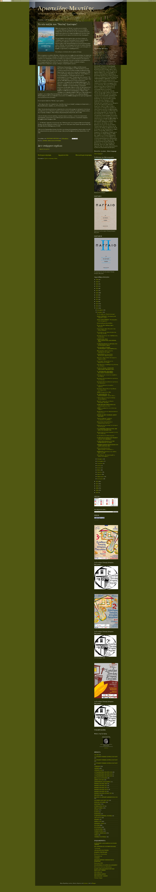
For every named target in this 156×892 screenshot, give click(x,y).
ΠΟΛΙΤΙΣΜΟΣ (97, 827)
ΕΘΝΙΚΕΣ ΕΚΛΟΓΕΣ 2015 (100, 787)
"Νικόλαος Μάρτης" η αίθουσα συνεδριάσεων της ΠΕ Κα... (104, 419)
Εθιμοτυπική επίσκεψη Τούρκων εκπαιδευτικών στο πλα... (105, 422)
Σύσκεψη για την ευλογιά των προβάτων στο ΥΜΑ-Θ (107, 375)
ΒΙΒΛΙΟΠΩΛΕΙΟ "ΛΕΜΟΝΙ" (101, 876)
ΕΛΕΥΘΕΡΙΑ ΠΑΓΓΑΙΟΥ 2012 (101, 800)
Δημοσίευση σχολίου (44, 149)
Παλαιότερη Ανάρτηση (84, 155)
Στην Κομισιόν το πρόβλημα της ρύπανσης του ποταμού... (107, 365)
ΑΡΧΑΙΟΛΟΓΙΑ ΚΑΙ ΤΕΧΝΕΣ (101, 850)
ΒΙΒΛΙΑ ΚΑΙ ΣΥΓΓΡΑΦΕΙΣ (54, 140)
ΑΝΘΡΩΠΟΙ (97, 766)
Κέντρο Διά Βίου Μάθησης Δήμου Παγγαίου (105, 326)
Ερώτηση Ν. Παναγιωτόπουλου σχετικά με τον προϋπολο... (107, 382)
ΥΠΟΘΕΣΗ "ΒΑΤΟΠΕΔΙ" (100, 837)
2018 (97, 297)
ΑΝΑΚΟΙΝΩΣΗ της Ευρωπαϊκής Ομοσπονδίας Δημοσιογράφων (105, 354)
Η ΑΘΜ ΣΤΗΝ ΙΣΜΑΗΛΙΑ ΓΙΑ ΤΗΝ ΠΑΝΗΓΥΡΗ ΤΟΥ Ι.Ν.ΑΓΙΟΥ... (106, 441)
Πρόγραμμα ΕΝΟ (98, 863)
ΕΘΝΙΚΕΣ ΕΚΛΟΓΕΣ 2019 (100, 791)
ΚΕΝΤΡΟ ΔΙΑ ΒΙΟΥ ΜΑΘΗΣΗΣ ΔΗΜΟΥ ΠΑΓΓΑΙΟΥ (107, 415)
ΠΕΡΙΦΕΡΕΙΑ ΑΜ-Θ (99, 823)
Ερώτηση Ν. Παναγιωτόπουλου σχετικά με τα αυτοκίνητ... (107, 379)
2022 (97, 288)
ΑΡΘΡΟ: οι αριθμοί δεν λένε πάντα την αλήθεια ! (106, 408)
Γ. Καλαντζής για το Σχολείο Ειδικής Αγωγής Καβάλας (106, 398)
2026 (97, 279)
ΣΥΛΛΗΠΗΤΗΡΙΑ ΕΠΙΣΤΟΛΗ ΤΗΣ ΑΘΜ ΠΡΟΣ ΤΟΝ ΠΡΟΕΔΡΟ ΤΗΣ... (107, 429)
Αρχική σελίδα (63, 155)
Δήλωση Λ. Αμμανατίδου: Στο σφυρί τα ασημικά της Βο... (107, 358)
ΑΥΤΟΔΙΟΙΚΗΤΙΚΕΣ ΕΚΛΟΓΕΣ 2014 (103, 774)
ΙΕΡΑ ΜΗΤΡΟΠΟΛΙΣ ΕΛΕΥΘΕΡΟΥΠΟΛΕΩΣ (105, 846)
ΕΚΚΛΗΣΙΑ (97, 795)
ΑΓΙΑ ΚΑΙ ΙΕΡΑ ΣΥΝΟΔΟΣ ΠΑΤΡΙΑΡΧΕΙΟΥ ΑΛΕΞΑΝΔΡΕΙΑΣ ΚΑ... (107, 348)
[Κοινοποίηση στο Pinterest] (77, 138)
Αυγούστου (100, 463)
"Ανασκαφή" (97, 848)
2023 (97, 286)
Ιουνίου (99, 467)
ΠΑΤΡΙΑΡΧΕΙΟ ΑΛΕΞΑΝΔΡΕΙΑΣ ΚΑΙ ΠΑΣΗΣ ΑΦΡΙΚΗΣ (105, 843)
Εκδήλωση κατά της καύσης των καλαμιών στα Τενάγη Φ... (107, 426)
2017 (97, 299)
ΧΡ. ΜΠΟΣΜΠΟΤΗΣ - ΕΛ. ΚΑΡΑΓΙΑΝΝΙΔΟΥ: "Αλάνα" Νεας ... (106, 394)
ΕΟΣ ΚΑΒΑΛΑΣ (98, 872)
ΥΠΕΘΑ (96, 835)
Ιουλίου (99, 465)
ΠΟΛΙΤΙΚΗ (97, 825)
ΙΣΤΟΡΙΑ (96, 810)
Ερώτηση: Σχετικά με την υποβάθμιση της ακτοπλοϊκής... (107, 336)
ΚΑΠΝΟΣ (96, 812)
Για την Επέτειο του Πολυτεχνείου (105, 435)
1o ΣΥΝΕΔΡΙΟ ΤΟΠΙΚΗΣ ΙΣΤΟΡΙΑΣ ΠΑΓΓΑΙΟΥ (106, 756)
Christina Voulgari (98, 878)
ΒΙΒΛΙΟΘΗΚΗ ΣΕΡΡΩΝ (100, 874)
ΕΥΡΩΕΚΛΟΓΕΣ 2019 (99, 806)
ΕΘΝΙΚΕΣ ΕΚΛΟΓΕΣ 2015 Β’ (101, 789)
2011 (97, 483)
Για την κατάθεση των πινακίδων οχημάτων (105, 385)
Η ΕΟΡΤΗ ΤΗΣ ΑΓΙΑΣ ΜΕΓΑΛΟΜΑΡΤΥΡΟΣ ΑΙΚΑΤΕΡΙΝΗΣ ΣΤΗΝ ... (106, 340)
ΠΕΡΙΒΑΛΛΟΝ (97, 821)
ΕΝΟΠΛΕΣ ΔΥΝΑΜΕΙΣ (100, 802)
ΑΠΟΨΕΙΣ (45, 140)
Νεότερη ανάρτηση (44, 155)
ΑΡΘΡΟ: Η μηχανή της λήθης (104, 392)
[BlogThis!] (73, 138)
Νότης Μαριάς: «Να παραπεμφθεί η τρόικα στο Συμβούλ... (106, 455)
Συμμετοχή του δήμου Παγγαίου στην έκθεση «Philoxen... (106, 329)
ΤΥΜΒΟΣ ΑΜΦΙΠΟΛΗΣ (100, 833)
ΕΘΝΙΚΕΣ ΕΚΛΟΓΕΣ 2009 (100, 783)
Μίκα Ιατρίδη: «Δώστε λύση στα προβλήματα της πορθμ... (105, 351)
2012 (97, 481)
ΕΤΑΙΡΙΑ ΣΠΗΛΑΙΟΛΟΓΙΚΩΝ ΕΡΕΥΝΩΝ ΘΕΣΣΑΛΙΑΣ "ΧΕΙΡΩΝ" (104, 869)
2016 (97, 301)
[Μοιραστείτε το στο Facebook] (76, 138)
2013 (97, 308)
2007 (97, 492)
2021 (97, 290)
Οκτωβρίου (100, 459)
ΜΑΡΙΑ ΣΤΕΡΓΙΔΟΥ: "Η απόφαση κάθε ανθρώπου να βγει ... (106, 317)
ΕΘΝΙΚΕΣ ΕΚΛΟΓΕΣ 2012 (100, 785)
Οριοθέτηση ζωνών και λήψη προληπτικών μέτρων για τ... (107, 412)
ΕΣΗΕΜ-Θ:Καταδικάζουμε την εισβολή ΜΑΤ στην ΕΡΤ (106, 452)
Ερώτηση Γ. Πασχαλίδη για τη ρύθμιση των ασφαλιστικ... (106, 389)
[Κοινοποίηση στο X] (74, 138)
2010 (97, 486)
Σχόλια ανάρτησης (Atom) (50, 158)
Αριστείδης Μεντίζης (66, 8)
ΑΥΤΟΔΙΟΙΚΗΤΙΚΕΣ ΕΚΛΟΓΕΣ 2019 (103, 776)
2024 (97, 284)
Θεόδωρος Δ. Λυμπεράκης (100, 854)
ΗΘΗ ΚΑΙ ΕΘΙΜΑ (98, 808)
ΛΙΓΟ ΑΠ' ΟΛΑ (98, 817)
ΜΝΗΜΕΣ (96, 819)
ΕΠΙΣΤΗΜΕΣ (97, 804)
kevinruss (86, 883)
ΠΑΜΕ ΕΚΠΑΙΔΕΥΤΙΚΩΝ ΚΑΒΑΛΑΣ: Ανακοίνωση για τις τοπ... (106, 405)
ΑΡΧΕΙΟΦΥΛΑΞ (98, 770)
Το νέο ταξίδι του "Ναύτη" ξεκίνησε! (106, 314)
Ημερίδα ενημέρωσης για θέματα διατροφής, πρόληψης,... (105, 401)
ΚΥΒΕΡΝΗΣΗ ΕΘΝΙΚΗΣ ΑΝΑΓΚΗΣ (103, 815)
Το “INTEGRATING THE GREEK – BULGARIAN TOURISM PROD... (105, 372)
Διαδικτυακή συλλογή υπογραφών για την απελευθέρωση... (107, 432)
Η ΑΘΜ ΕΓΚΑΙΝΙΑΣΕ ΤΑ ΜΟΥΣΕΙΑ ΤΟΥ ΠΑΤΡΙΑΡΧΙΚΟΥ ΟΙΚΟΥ (107, 344)
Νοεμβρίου (100, 312)
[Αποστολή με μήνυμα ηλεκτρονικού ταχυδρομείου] (72, 138)
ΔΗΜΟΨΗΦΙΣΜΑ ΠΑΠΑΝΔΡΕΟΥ (102, 781)
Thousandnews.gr (98, 856)
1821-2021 (96, 754)
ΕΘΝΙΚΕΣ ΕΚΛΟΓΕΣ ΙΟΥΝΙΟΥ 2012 (103, 793)
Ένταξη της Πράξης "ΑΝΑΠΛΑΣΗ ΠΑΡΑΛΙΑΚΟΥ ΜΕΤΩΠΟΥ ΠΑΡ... (106, 368)
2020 (97, 292)
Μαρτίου (99, 474)
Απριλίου (99, 472)
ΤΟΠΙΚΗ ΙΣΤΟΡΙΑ (98, 831)
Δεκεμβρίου (100, 310)
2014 (97, 306)
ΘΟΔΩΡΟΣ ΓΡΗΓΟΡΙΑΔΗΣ (100, 852)
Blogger (94, 883)
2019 (97, 295)
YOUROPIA (97, 858)
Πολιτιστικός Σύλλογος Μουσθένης (103, 867)
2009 (97, 488)
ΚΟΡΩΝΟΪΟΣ (97, 813)
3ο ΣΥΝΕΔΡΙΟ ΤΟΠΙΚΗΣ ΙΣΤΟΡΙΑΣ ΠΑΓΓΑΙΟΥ (106, 763)
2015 (97, 303)
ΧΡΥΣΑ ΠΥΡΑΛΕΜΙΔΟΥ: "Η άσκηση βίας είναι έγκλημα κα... (107, 320)
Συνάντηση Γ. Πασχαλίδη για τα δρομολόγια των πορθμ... (105, 361)
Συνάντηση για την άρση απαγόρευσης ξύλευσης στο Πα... (106, 332)
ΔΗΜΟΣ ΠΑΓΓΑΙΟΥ (99, 779)
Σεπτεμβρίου (100, 461)
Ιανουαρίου (100, 478)
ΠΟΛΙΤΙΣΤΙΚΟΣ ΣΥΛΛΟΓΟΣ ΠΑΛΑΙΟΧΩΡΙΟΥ (105, 865)
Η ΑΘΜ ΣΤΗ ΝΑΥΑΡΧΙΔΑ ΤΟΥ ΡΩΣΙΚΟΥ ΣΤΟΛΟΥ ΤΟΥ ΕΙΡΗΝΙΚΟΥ (107, 438)
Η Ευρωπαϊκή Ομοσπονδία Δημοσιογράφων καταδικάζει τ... (105, 448)
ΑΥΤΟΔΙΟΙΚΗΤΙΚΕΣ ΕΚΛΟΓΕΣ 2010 (103, 772)
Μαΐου (99, 470)
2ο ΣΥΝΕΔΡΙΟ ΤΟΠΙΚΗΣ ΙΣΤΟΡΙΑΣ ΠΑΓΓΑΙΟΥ (106, 760)
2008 (97, 490)
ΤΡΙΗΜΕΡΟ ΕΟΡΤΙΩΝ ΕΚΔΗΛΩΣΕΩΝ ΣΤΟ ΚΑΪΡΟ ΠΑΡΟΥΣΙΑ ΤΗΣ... (107, 445)
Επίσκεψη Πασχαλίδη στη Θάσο (104, 323)
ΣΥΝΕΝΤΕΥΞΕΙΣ (98, 829)
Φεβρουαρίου (100, 476)
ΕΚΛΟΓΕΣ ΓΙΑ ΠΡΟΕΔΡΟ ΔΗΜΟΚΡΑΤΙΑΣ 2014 (106, 797)
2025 (97, 281)
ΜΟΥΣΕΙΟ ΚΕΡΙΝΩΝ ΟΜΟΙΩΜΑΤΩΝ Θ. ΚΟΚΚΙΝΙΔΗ (104, 860)
